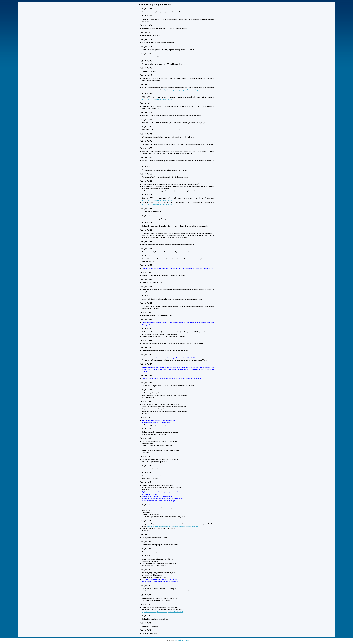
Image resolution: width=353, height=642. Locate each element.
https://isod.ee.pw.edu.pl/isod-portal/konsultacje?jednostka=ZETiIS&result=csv (172, 526)
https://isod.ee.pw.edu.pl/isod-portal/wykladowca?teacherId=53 (162, 612)
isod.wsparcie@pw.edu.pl (182, 640)
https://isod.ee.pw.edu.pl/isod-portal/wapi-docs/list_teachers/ (184, 90)
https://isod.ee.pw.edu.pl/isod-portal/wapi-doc (157, 200)
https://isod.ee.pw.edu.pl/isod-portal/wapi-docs (157, 99)
